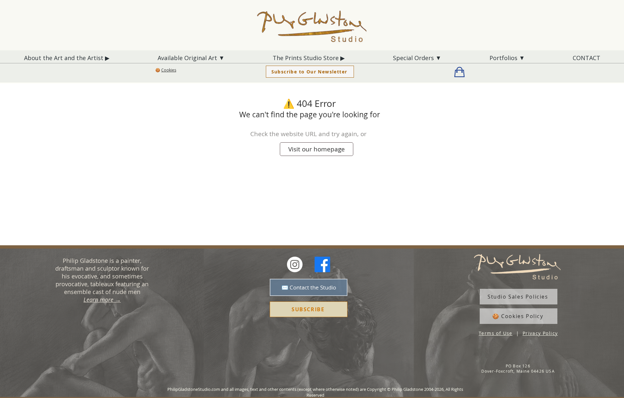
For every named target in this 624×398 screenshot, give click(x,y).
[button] (165, 70)
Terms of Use (496, 333)
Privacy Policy (540, 333)
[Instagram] (295, 264)
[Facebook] (322, 264)
